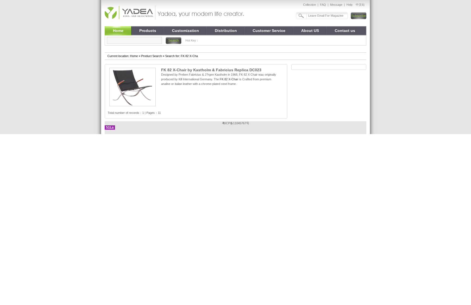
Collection (309, 4)
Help (349, 4)
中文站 (360, 4)
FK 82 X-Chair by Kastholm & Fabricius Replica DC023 (211, 70)
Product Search (151, 56)
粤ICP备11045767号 (235, 123)
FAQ (323, 4)
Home (134, 56)
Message (336, 4)
